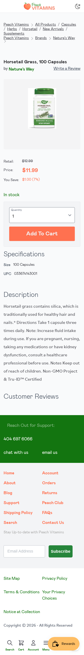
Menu (46, 649)
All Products (45, 24)
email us (49, 452)
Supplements (14, 33)
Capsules (68, 24)
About (10, 483)
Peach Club (52, 503)
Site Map (12, 579)
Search (10, 523)
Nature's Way (64, 38)
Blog (8, 493)
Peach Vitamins (16, 24)
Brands (41, 38)
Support (11, 503)
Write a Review (67, 69)
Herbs (12, 29)
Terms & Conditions (22, 592)
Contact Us (53, 523)
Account (50, 473)
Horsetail (29, 29)
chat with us (16, 452)
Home (9, 473)
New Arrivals (53, 29)
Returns (49, 493)
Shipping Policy (18, 513)
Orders (49, 483)
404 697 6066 (18, 439)
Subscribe (60, 551)
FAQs (47, 513)
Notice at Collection (22, 612)
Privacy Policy (54, 579)
